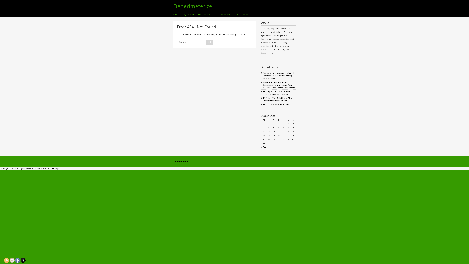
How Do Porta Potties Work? (276, 104)
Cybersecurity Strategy (183, 14)
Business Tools (205, 14)
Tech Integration (223, 14)
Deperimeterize (192, 6)
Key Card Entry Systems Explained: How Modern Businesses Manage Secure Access (278, 76)
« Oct (263, 147)
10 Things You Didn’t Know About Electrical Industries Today (278, 99)
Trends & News (241, 14)
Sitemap (55, 168)
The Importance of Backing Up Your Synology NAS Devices (277, 93)
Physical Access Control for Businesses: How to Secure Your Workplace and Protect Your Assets (279, 85)
